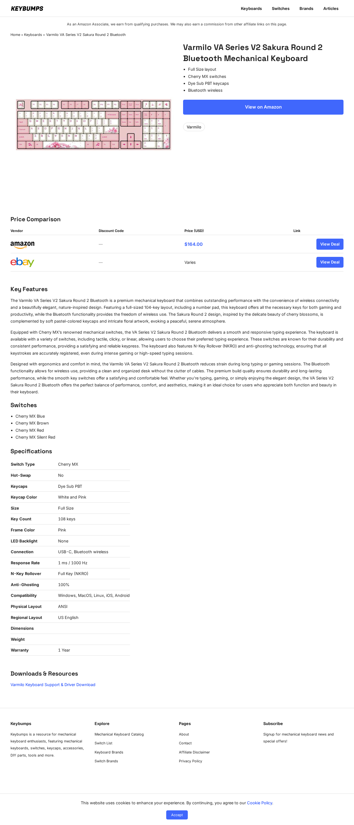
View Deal (330, 244)
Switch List (103, 743)
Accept (177, 815)
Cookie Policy (259, 802)
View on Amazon (263, 107)
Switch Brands (106, 761)
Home (15, 35)
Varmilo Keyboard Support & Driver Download (53, 684)
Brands (306, 8)
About (184, 734)
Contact (185, 743)
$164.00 (193, 244)
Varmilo (194, 127)
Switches (281, 8)
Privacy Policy (190, 761)
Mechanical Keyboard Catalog (119, 734)
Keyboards (251, 8)
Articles (331, 8)
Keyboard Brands (109, 752)
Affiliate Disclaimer (194, 752)
